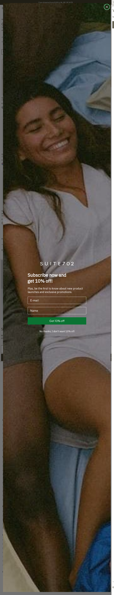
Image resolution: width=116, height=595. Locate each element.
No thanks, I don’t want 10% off (56, 331)
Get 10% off (56, 321)
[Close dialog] (107, 7)
